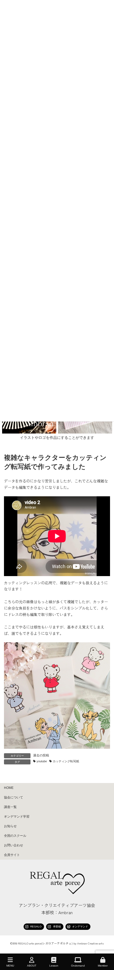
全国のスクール (15, 836)
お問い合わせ (13, 845)
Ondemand (78, 965)
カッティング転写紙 (66, 761)
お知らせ (10, 826)
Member (103, 965)
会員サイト (12, 855)
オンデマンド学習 (16, 816)
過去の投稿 (41, 755)
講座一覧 (10, 807)
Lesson (53, 965)
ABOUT (31, 965)
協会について (13, 797)
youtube (42, 761)
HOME (9, 788)
